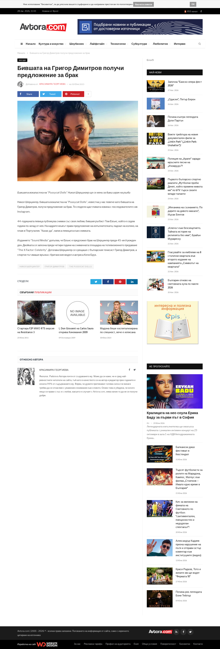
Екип (136, 643)
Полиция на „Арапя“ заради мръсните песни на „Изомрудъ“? (184, 162)
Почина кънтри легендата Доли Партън (183, 119)
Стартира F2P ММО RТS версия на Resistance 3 (35, 330)
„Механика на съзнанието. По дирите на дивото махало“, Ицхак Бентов (185, 211)
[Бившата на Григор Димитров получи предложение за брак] (77, 180)
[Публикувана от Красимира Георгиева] (21, 84)
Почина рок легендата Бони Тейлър (189, 594)
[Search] (199, 44)
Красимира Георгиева (52, 84)
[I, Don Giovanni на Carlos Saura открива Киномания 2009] (78, 313)
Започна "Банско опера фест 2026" (185, 84)
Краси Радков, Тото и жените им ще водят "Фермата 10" (188, 573)
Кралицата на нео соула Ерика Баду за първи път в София (172, 415)
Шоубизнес (76, 43)
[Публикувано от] (149, 423)
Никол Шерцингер (30, 266)
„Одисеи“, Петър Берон (181, 99)
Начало (31, 43)
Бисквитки (184, 643)
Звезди (22, 60)
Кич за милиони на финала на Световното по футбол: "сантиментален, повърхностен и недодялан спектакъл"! (186, 514)
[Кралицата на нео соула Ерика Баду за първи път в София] (175, 391)
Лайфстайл (97, 43)
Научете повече (143, 4)
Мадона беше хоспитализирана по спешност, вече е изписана (119, 330)
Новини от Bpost (50, 11)
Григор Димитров (54, 266)
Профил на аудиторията (118, 643)
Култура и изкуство (51, 43)
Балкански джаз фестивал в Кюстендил (185, 451)
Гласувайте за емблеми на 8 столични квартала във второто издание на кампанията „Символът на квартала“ (184, 260)
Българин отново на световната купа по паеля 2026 (183, 284)
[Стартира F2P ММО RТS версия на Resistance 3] (36, 313)
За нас (77, 643)
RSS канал (191, 11)
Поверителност (168, 643)
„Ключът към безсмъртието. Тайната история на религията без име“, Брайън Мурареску (184, 233)
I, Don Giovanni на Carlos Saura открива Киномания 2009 (76, 330)
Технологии (118, 43)
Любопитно (160, 43)
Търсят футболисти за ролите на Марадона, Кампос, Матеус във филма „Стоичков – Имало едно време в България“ (189, 479)
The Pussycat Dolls (80, 266)
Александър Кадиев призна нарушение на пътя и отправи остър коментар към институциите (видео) (188, 548)
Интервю (180, 43)
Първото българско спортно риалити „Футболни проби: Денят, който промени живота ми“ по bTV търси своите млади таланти (185, 187)
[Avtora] (43, 27)
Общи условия (149, 643)
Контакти (198, 643)
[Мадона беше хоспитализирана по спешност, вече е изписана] (119, 313)
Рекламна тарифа (93, 643)
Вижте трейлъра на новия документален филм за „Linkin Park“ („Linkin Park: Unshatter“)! (183, 140)
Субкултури (139, 43)
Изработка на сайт (27, 644)
